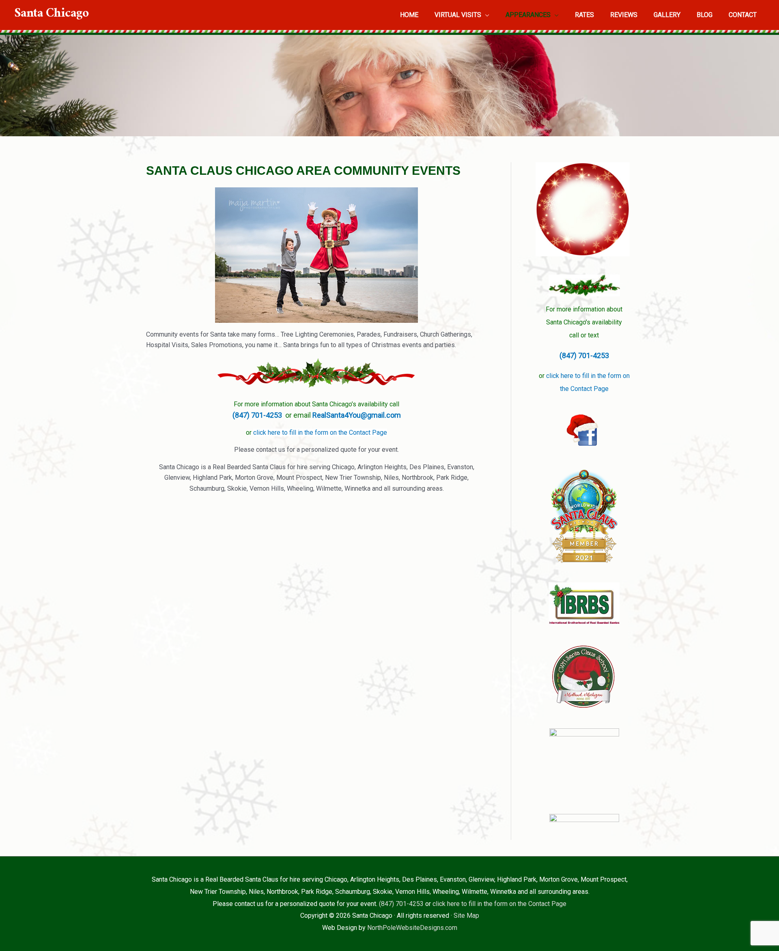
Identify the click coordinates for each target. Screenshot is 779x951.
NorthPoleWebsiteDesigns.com (412, 928)
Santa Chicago (51, 14)
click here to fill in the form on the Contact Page (320, 432)
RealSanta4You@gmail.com (356, 415)
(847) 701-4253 (258, 415)
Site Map (466, 915)
